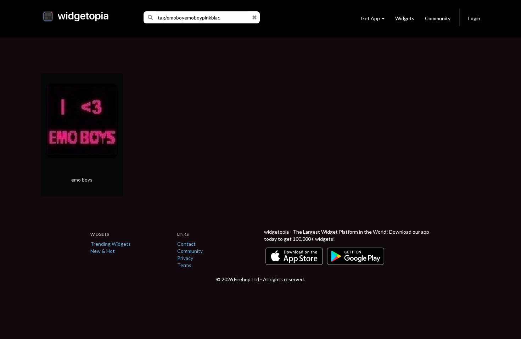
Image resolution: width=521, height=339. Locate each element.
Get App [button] (370, 18)
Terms (184, 265)
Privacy (185, 258)
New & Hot (102, 251)
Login (474, 18)
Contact (186, 244)
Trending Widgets (110, 244)
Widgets (404, 18)
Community (437, 18)
